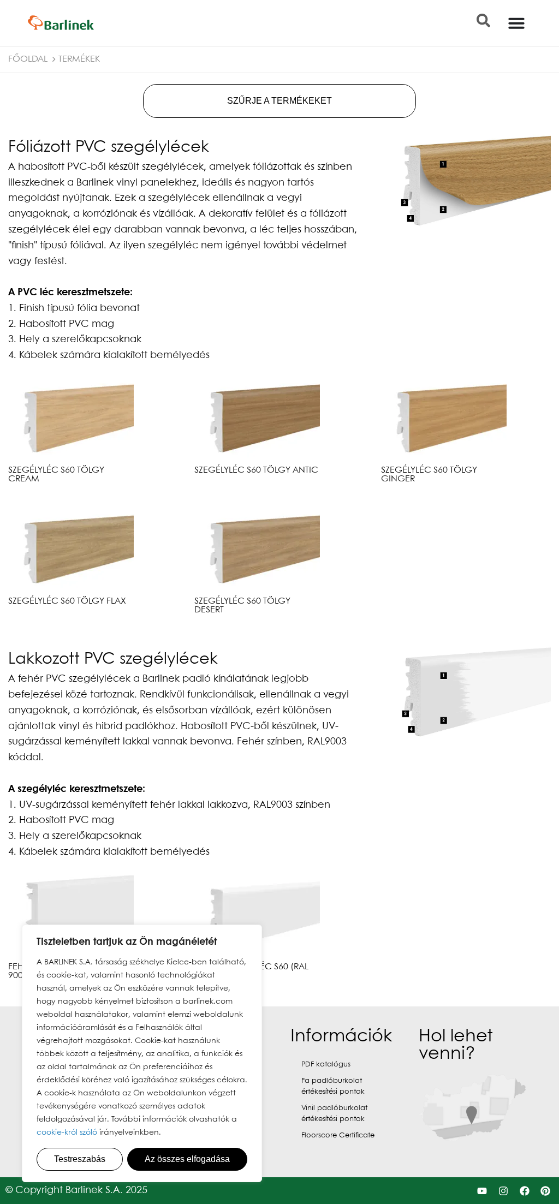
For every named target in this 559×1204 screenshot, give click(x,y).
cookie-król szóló (67, 1132)
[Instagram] (503, 1191)
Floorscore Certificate (337, 1135)
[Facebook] (524, 1191)
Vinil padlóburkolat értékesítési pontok (334, 1114)
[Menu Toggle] (516, 23)
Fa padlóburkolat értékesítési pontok (333, 1086)
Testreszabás (79, 1159)
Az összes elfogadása (187, 1159)
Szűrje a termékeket (279, 100)
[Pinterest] (546, 1191)
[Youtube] (482, 1191)
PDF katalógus (325, 1064)
